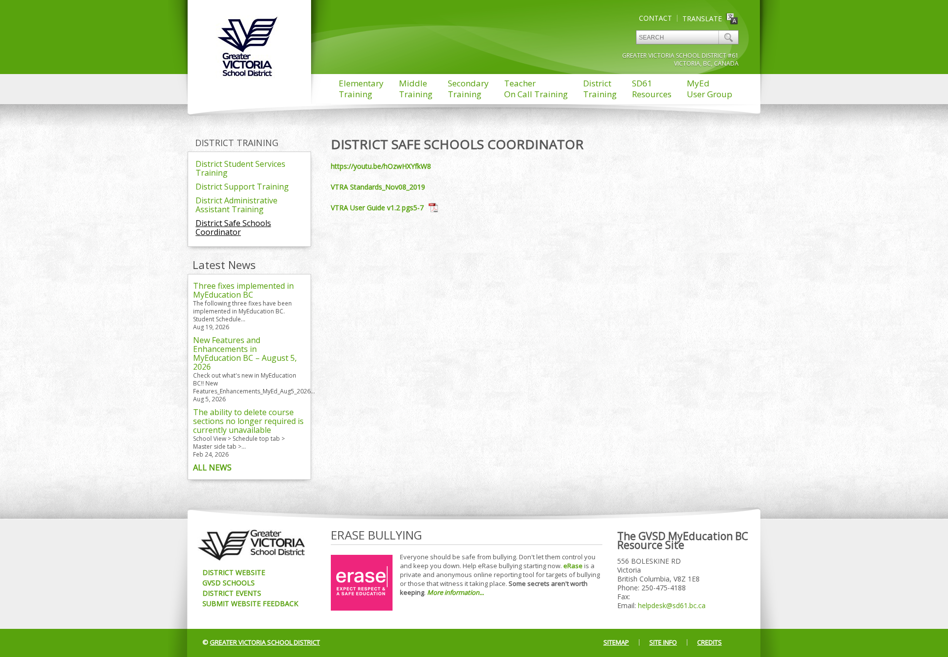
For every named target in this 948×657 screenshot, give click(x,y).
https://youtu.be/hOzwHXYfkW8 (381, 166)
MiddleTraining (416, 88)
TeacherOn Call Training (536, 88)
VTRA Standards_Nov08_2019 (378, 187)
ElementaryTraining (361, 88)
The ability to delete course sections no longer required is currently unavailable (248, 421)
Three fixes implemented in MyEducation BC (243, 290)
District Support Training (242, 186)
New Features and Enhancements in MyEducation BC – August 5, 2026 (245, 353)
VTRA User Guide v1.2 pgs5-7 (377, 207)
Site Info (663, 642)
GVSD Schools (228, 582)
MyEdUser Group (709, 88)
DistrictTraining (600, 88)
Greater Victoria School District (265, 642)
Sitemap (616, 642)
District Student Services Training (240, 168)
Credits (709, 642)
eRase (573, 565)
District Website (233, 572)
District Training (236, 143)
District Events (231, 593)
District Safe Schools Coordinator (233, 227)
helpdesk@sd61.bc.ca (672, 605)
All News (212, 467)
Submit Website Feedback (250, 603)
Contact (655, 18)
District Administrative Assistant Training (236, 205)
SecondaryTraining (468, 88)
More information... (455, 592)
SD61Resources (652, 88)
